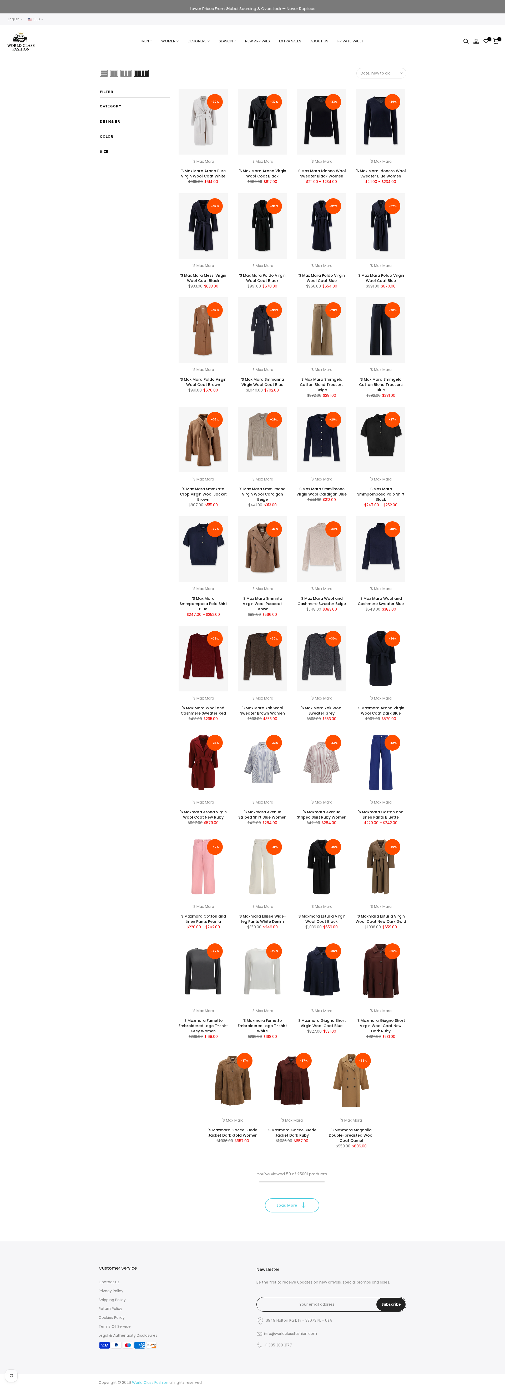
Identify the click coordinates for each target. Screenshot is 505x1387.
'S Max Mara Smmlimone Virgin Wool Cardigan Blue (321, 491)
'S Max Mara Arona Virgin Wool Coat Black (262, 174)
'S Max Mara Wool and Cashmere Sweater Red (203, 710)
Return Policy (110, 1308)
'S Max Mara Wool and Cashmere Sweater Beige (321, 601)
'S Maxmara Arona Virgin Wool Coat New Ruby (203, 814)
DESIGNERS (197, 41)
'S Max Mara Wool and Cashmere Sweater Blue (381, 601)
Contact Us (109, 1282)
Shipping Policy (112, 1299)
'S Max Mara (203, 161)
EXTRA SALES (290, 41)
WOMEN (168, 41)
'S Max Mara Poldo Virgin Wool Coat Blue (321, 278)
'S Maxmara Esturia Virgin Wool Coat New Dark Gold (381, 919)
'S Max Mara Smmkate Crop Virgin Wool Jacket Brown (203, 494)
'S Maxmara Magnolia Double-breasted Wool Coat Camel (351, 1135)
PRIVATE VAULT (350, 41)
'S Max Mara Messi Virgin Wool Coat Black (203, 278)
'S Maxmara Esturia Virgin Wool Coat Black (322, 919)
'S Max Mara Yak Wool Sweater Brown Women (262, 710)
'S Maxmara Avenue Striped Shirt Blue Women (262, 814)
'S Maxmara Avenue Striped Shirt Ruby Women (321, 814)
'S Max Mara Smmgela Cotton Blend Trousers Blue (381, 385)
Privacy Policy (111, 1291)
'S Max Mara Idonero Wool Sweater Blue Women (381, 174)
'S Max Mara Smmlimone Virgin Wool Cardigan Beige (262, 494)
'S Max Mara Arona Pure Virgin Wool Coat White (203, 174)
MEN (145, 41)
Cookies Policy (112, 1317)
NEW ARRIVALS (257, 41)
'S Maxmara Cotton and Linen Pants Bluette (380, 814)
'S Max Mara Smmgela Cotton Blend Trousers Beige (322, 385)
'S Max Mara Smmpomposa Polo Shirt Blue (203, 604)
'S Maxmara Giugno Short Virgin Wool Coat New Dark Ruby (381, 1026)
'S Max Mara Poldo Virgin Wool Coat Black (262, 278)
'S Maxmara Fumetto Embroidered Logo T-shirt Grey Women (203, 1026)
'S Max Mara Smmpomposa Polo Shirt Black (381, 494)
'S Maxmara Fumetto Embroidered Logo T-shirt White (262, 1026)
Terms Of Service (115, 1326)
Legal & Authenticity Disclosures (128, 1335)
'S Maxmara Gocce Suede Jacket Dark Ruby (291, 1132)
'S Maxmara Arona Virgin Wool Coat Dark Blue (380, 710)
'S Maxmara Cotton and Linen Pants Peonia (203, 919)
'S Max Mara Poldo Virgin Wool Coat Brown (203, 382)
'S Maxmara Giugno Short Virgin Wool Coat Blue (321, 1023)
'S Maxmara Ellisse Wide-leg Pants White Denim (262, 919)
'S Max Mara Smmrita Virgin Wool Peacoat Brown (262, 604)
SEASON (226, 41)
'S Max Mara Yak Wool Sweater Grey (321, 710)
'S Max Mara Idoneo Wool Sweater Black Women (321, 174)
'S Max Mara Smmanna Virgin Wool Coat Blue (262, 382)
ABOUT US (319, 41)
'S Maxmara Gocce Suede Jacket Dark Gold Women (232, 1132)
